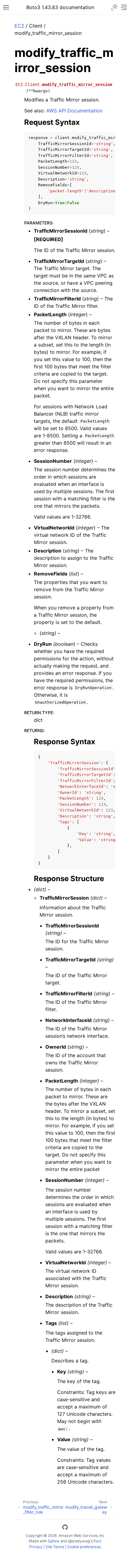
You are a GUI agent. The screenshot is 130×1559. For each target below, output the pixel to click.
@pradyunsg (79, 1541)
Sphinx (54, 1541)
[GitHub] (65, 1528)
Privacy (36, 1546)
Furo (97, 1541)
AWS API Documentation (74, 111)
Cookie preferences (84, 1546)
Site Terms (55, 1546)
